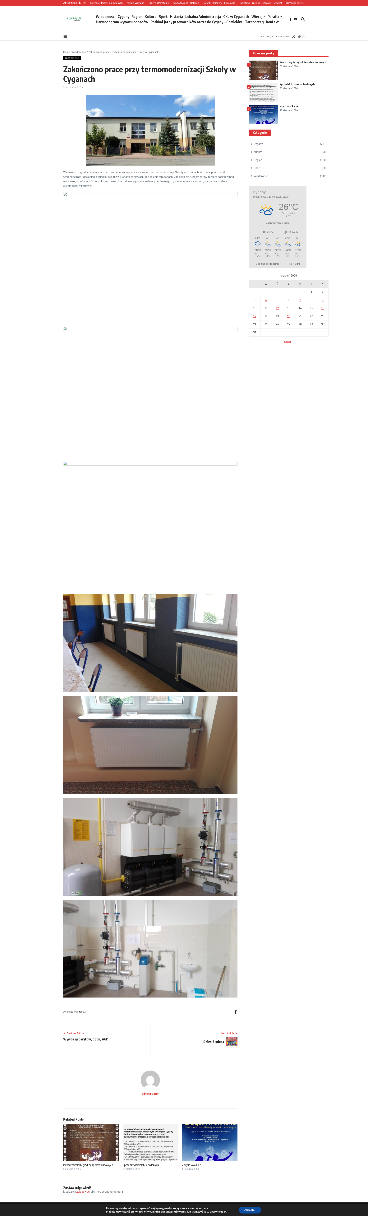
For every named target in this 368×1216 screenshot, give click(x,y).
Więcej (256, 16)
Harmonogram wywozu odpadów (122, 22)
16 (322, 308)
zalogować (83, 1191)
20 (288, 316)
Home (66, 52)
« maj (287, 341)
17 (254, 316)
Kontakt (272, 22)
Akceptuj (249, 1210)
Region (136, 16)
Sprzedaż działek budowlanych (141, 1165)
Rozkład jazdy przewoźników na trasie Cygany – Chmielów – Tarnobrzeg (207, 22)
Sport (163, 16)
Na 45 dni (294, 263)
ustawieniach (218, 1212)
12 (277, 308)
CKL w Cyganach (236, 16)
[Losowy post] (293, 36)
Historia (176, 16)
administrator (150, 1093)
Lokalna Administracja (203, 16)
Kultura (151, 16)
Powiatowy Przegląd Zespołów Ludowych (88, 1165)
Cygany (123, 16)
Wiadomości (105, 16)
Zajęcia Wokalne (191, 1165)
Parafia (273, 16)
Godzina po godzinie (267, 263)
